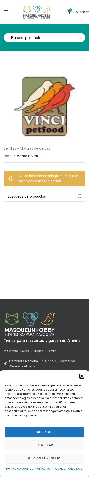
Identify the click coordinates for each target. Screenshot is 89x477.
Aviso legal (75, 468)
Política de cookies (19, 468)
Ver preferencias (44, 458)
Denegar (44, 445)
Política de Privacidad (50, 468)
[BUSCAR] (80, 196)
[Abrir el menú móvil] (6, 12)
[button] (82, 376)
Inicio (8, 156)
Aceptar (44, 432)
